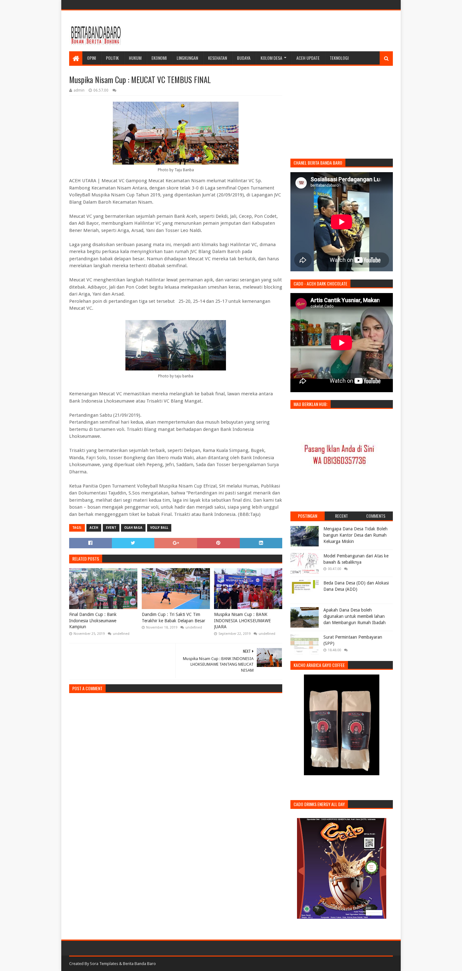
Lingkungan (187, 57)
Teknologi (339, 57)
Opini (91, 57)
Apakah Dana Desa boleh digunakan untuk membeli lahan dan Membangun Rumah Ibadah (354, 616)
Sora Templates (104, 963)
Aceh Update (308, 57)
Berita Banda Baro (139, 963)
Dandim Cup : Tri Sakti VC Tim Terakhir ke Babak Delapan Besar (173, 617)
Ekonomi (159, 57)
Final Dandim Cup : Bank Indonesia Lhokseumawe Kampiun (93, 620)
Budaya (243, 57)
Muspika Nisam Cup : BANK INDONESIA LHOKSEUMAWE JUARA (242, 620)
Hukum (135, 57)
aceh (94, 527)
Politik (112, 57)
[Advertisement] (278, 31)
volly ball (159, 527)
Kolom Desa (271, 57)
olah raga (133, 527)
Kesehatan (217, 57)
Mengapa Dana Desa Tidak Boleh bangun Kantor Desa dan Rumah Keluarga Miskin (355, 535)
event (111, 527)
